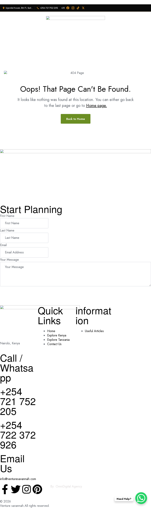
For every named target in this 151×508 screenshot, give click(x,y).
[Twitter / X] (83, 8)
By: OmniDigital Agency (66, 486)
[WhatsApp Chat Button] (141, 498)
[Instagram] (73, 8)
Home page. (96, 105)
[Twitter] (16, 489)
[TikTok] (78, 8)
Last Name (7, 230)
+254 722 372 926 (18, 434)
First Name (7, 216)
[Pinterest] (37, 489)
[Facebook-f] (5, 489)
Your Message (9, 259)
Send (9, 291)
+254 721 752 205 (18, 401)
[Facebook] (67, 8)
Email (3, 245)
